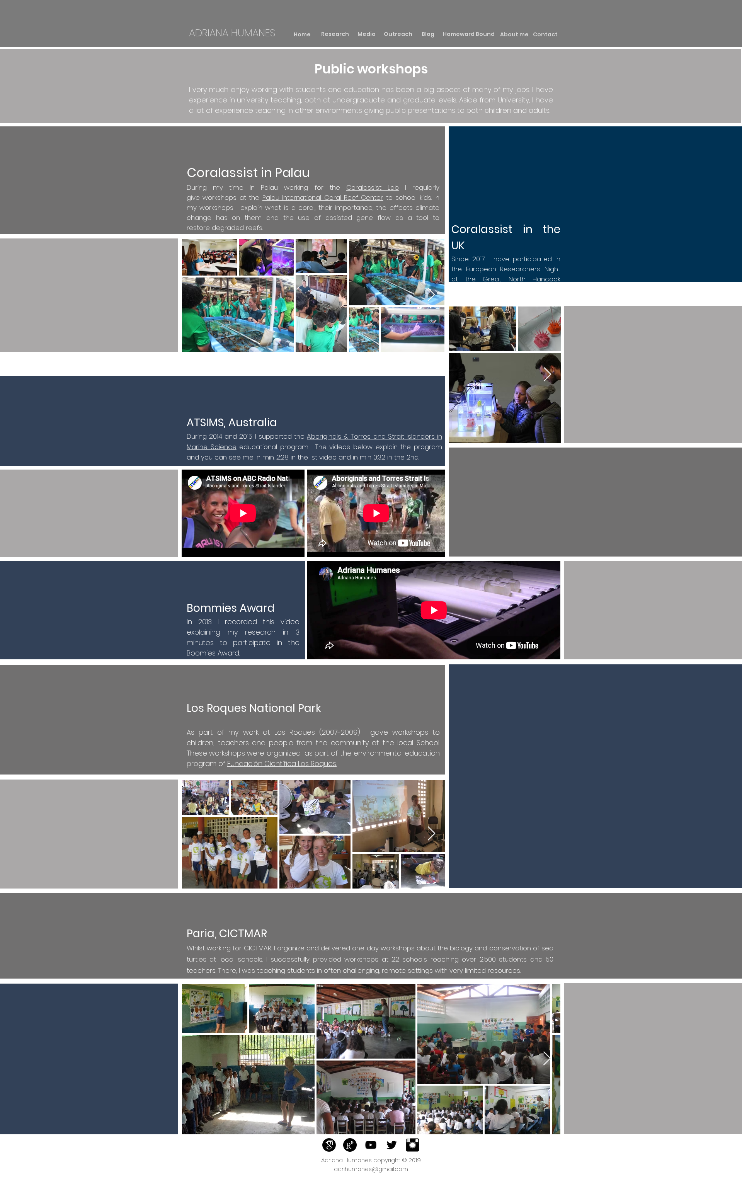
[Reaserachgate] (350, 1145)
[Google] (329, 1145)
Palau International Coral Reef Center (322, 197)
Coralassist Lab (372, 187)
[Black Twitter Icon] (391, 1145)
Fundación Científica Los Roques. (282, 763)
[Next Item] (431, 295)
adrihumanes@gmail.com (371, 1169)
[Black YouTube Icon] (371, 1145)
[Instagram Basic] (412, 1145)
